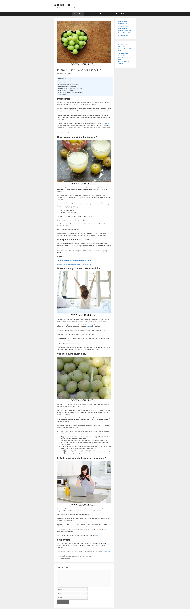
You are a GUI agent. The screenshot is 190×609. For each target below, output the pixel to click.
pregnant (59, 511)
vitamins (89, 326)
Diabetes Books (120, 14)
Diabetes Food (65, 14)
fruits (90, 511)
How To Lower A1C (124, 33)
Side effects (62, 94)
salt (70, 212)
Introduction (62, 82)
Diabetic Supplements (106, 14)
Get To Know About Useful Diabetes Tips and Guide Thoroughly (75, 556)
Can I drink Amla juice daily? (67, 90)
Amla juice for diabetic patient (67, 86)
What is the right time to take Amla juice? (70, 88)
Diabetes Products (91, 14)
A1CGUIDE (62, 5)
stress (65, 531)
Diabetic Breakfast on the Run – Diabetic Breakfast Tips (74, 264)
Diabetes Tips (77, 14)
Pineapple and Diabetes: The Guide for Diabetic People (74, 260)
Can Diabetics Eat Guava (65, 558)
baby (96, 535)
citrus (107, 123)
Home (57, 14)
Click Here (107, 551)
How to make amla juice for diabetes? (69, 84)
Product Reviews (123, 35)
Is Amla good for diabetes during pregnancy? (71, 92)
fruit (58, 125)
